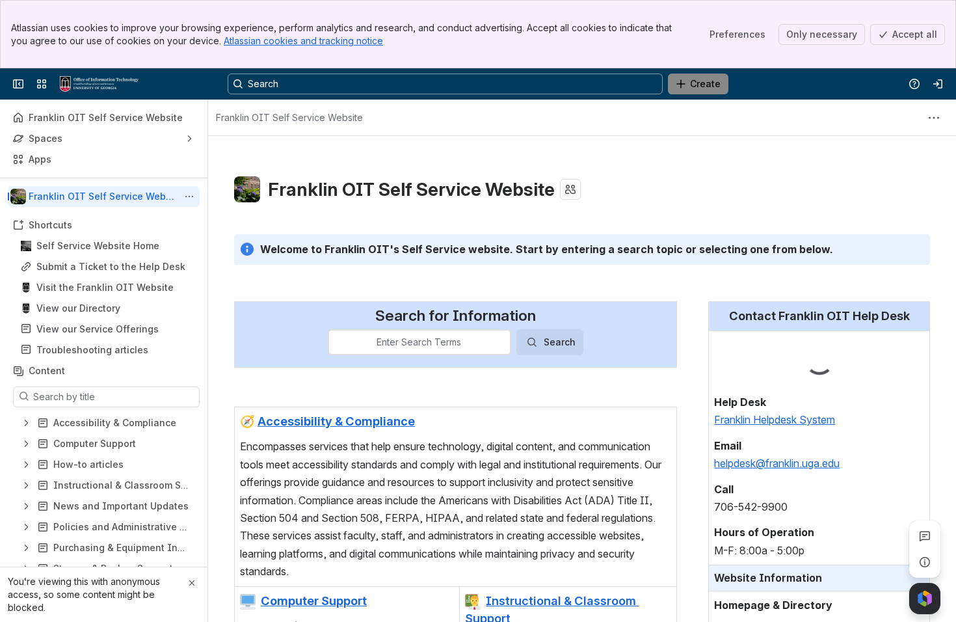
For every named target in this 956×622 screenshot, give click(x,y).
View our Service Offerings (97, 328)
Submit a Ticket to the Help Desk (110, 266)
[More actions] (189, 196)
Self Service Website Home (97, 245)
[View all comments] (924, 536)
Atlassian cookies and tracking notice (303, 40)
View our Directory (78, 308)
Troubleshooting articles (92, 349)
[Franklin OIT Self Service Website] (99, 84)
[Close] (192, 583)
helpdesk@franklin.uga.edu (777, 463)
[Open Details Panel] (924, 562)
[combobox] (337, 342)
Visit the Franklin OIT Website (105, 287)
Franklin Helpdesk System (774, 419)
